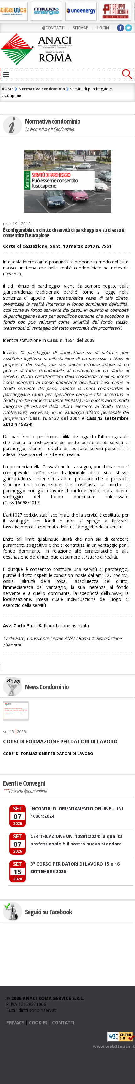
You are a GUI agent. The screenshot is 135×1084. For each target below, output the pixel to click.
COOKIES (38, 1022)
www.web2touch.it (114, 1046)
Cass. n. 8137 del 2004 (55, 418)
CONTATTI (63, 1022)
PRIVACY (15, 1022)
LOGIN (103, 28)
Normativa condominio (42, 89)
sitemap (80, 28)
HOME (8, 89)
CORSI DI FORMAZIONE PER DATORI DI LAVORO (60, 741)
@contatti (53, 28)
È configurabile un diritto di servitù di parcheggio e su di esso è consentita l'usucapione (63, 232)
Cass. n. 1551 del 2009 (70, 340)
